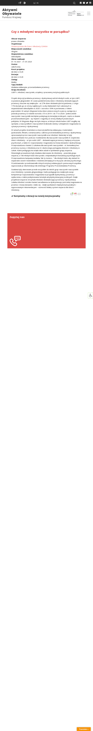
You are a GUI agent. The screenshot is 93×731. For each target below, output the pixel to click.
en (37, 3)
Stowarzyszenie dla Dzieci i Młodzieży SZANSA (29, 46)
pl (34, 3)
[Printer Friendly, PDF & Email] (75, 194)
